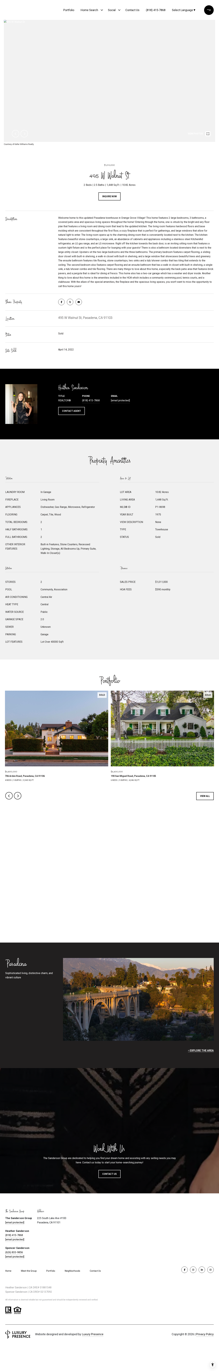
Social (112, 10)
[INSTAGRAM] (193, 1270)
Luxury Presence (92, 1334)
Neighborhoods (72, 1271)
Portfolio (68, 10)
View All (205, 796)
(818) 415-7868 (155, 10)
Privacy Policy (205, 1334)
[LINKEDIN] (202, 1270)
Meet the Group (29, 1271)
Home (8, 1271)
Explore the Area (202, 1050)
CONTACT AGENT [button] (71, 411)
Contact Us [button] (109, 1174)
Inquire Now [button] (109, 196)
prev (15, 133)
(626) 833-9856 (14, 1252)
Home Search (89, 10)
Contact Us (95, 1271)
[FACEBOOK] (184, 1270)
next (24, 133)
